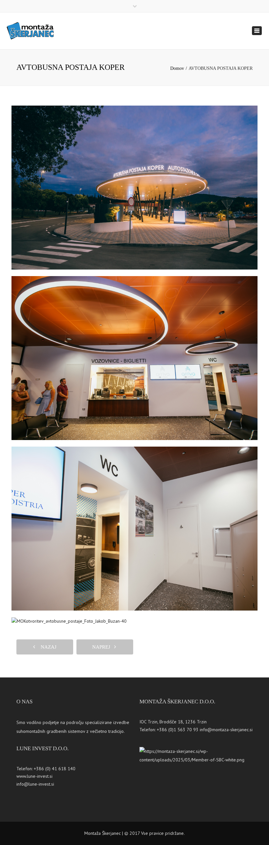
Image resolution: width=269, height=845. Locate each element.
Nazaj (46, 647)
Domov (177, 68)
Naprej (103, 647)
